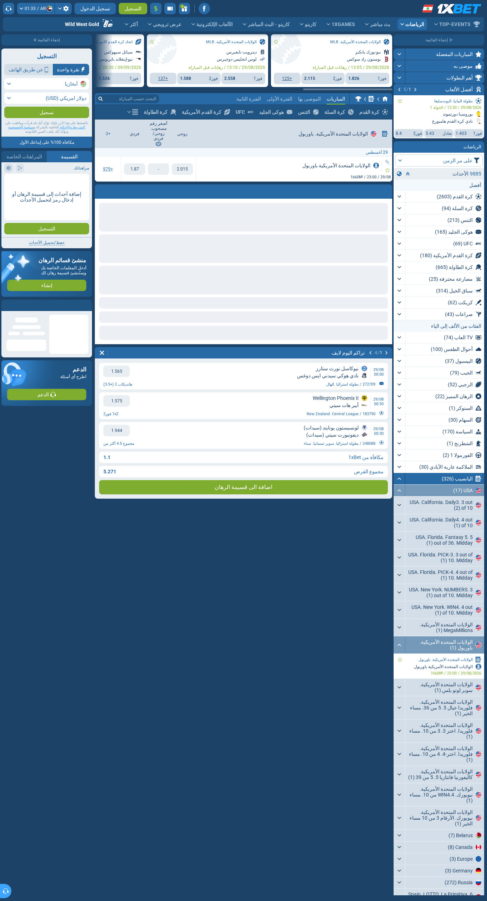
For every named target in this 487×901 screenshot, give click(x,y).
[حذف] (102, 190)
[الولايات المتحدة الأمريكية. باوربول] (358, 99)
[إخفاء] (399, 478)
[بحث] (100, 99)
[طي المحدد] (408, 173)
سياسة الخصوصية (21, 141)
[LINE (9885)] (385, 99)
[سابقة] (415, 89)
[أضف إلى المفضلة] (400, 101)
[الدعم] (8, 8)
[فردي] (134, 169)
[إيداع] (156, 8)
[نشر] (399, 54)
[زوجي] (182, 169)
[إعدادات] (63, 8)
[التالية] (399, 89)
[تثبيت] (387, 162)
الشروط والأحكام (72, 141)
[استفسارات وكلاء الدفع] (170, 8)
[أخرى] (132, 112)
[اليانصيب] (371, 99)
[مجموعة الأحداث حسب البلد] (399, 173)
